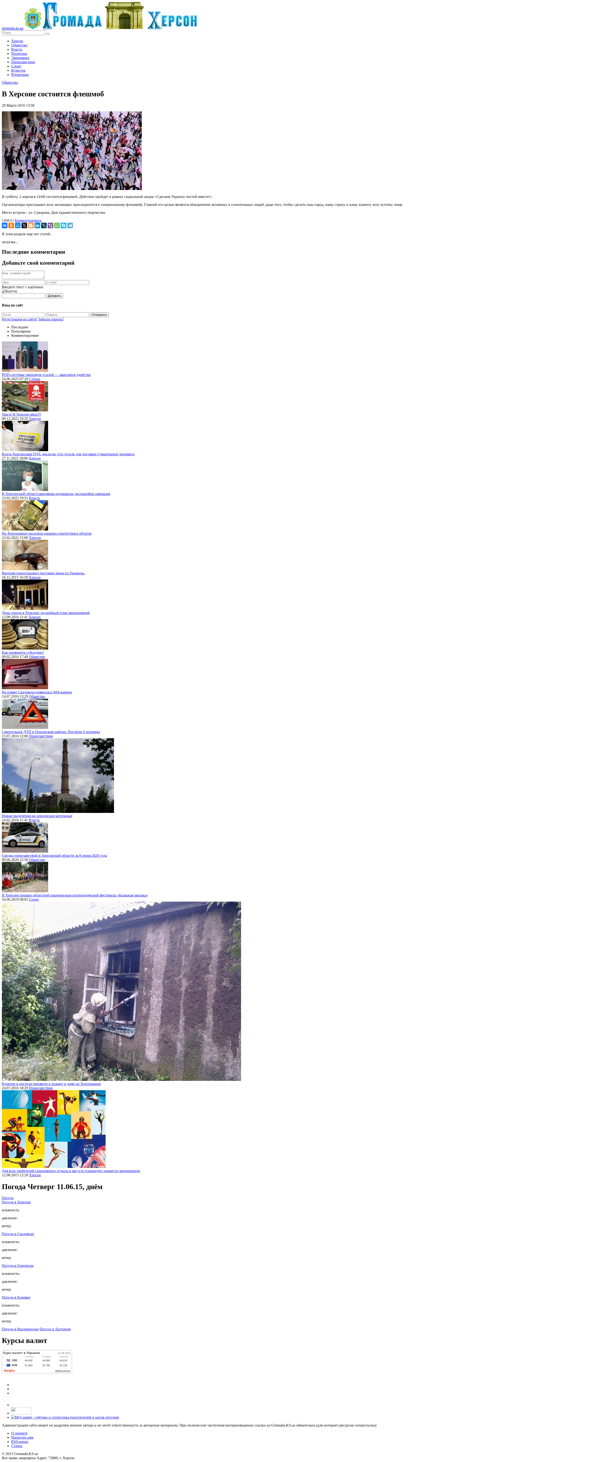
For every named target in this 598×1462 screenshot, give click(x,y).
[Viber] (50, 225)
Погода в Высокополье (20, 1329)
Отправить (99, 314)
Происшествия (23, 62)
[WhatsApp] (57, 225)
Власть (16, 49)
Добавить (54, 296)
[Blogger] (31, 225)
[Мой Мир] (18, 225)
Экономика (20, 58)
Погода (8, 1198)
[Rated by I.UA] (21, 1413)
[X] (24, 225)
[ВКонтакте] (4, 225)
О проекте (19, 1433)
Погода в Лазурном (55, 1329)
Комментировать (28, 220)
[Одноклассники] (11, 225)
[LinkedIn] (37, 225)
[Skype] (63, 225)
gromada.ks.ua (12, 28)
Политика (19, 54)
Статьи (34, 379)
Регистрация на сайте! (19, 319)
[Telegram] (70, 225)
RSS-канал (19, 1442)
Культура (18, 70)
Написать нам (22, 1437)
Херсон (17, 41)
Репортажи (20, 75)
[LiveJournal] (44, 225)
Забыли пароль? (51, 319)
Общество (19, 45)
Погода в (16, 1202)
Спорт (16, 66)
